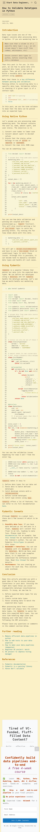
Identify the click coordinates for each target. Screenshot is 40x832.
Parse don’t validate (14, 669)
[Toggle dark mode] (32, 3)
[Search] (35, 2)
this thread (10, 538)
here (4, 506)
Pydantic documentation (15, 664)
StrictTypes (19, 542)
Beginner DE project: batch (17, 649)
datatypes (5, 14)
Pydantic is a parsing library (18, 666)
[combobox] (35, 2)
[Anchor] (19, 30)
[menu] (4, 2)
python (12, 14)
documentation (11, 535)
